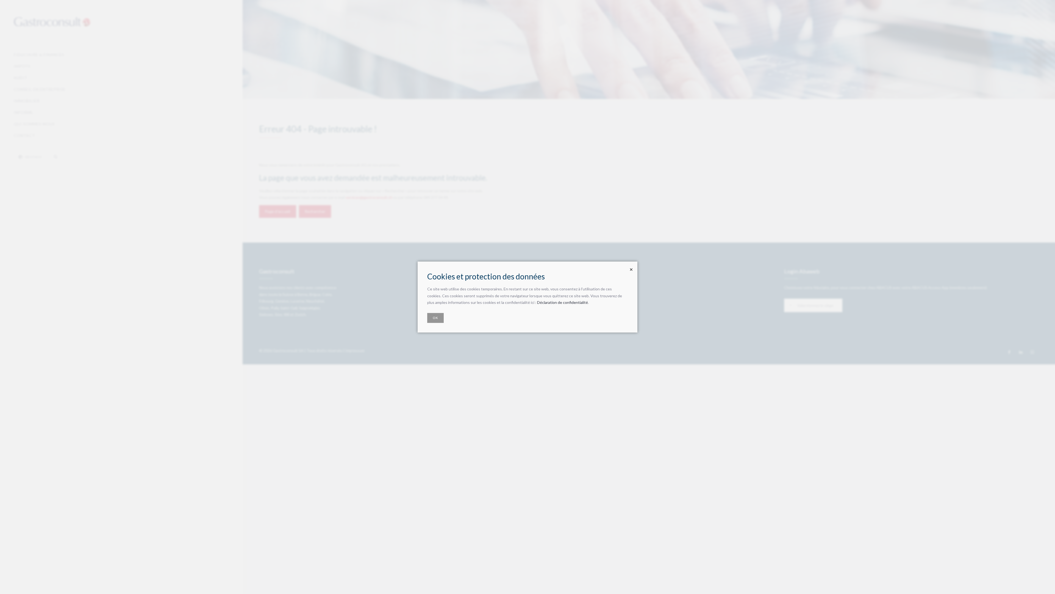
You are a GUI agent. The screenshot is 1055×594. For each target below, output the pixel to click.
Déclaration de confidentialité (562, 302)
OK (435, 318)
